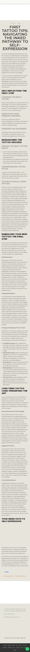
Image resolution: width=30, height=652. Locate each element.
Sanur (14, 647)
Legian (20, 645)
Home (6, 572)
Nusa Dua (25, 645)
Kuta (17, 645)
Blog (19, 23)
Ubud (22, 647)
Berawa (4, 645)
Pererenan (5, 647)
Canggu (9, 645)
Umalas (15, 650)
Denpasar (13, 645)
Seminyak (18, 647)
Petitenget (10, 647)
